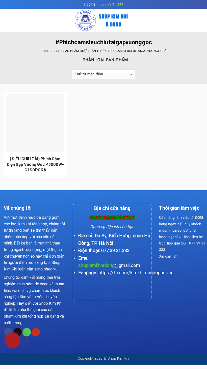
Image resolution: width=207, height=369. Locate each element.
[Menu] (7, 20)
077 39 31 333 (111, 4)
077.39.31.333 (115, 250)
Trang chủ (50, 51)
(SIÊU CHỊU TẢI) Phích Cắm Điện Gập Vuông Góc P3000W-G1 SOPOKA (35, 164)
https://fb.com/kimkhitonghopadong (135, 272)
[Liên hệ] (9, 339)
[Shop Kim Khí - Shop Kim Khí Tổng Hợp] (103, 20)
